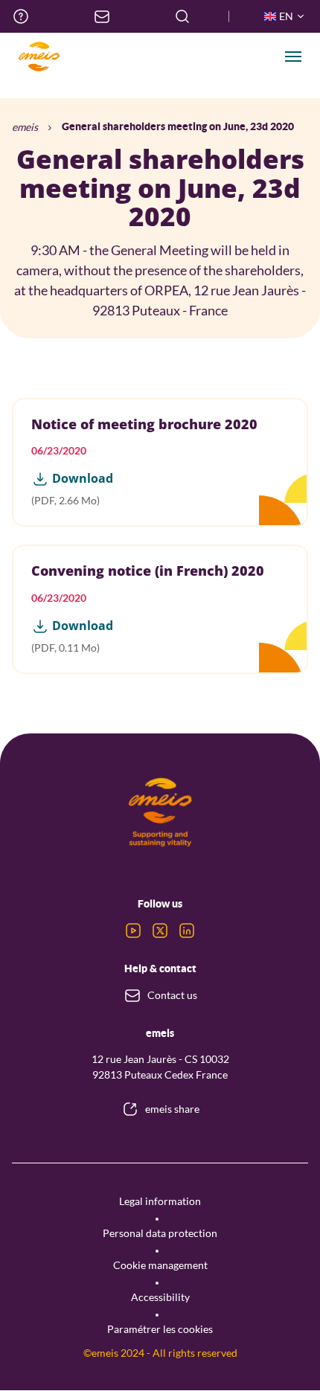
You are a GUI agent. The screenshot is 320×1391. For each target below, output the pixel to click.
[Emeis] (38, 56)
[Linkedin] (187, 930)
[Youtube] (133, 930)
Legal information (160, 1201)
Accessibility (160, 1297)
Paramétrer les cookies (160, 1329)
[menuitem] (21, 16)
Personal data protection (160, 1233)
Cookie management (160, 1265)
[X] (160, 930)
